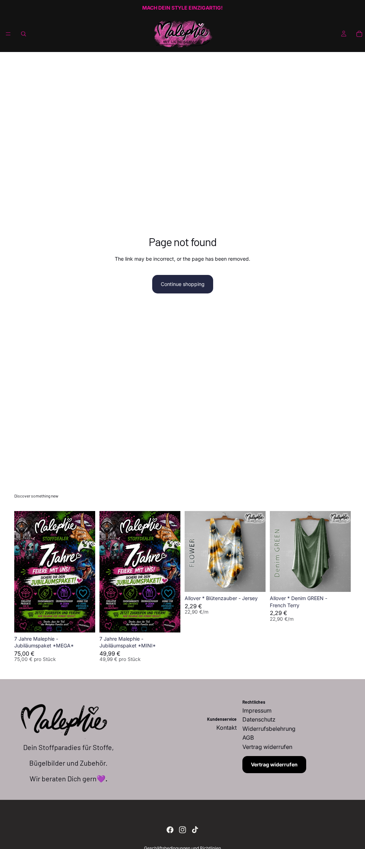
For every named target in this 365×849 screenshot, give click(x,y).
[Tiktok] (195, 829)
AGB (248, 737)
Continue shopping (183, 284)
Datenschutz (259, 719)
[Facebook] (170, 829)
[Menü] (8, 34)
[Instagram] (182, 829)
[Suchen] (23, 34)
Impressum (257, 710)
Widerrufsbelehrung (268, 728)
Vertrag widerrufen (274, 764)
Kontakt (226, 727)
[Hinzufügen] (84, 621)
